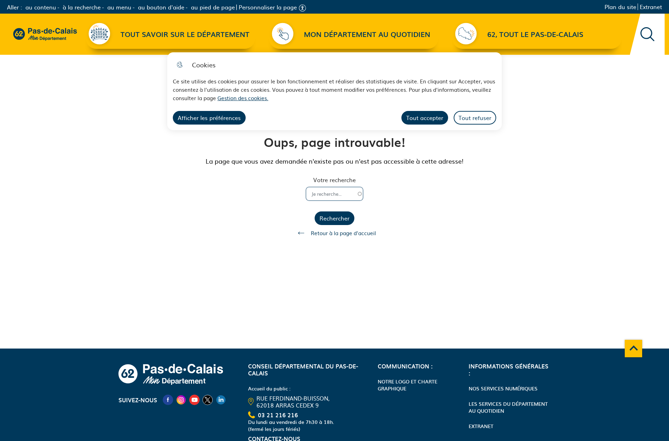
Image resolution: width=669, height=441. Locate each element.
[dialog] (334, 91)
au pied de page (213, 7)
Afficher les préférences (209, 117)
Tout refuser (475, 117)
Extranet (651, 6)
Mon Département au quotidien (367, 34)
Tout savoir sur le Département (185, 34)
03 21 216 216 (278, 414)
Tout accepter (424, 117)
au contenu (40, 7)
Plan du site (620, 6)
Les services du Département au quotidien (508, 407)
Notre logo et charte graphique (407, 385)
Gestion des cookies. (242, 98)
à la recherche (82, 7)
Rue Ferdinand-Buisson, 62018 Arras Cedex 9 (293, 401)
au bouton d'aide (161, 7)
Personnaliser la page (268, 7)
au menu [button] (119, 7)
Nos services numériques (503, 388)
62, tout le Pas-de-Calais (535, 34)
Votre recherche (334, 180)
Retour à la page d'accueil (343, 233)
